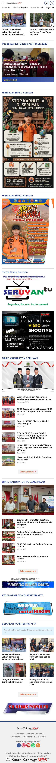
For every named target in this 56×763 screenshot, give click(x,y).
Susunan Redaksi (34, 734)
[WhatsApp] (33, 745)
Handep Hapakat (10, 74)
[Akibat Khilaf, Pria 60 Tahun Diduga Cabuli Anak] (42, 645)
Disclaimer (19, 734)
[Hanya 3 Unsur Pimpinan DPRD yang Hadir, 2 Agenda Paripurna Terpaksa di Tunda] (8, 449)
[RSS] (38, 745)
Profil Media (40, 737)
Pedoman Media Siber (21, 737)
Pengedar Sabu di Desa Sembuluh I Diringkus (13, 680)
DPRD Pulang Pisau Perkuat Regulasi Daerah (34, 545)
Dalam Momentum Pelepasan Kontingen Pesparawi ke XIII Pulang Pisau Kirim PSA (25, 67)
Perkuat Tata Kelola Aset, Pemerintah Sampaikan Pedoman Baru (35, 533)
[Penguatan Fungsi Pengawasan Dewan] (8, 560)
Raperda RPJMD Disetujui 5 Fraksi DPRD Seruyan (33, 422)
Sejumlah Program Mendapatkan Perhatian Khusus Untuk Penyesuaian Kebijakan (35, 522)
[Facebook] (19, 745)
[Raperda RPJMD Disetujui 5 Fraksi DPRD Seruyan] (8, 425)
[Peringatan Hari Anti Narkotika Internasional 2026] (42, 670)
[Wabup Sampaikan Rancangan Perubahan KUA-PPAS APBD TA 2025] (8, 401)
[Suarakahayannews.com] (14, 3)
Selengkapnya (27, 472)
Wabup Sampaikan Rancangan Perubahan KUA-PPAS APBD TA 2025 (34, 398)
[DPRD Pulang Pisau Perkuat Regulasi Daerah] (8, 548)
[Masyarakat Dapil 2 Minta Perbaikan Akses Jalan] (8, 461)
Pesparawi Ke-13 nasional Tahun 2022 (22, 60)
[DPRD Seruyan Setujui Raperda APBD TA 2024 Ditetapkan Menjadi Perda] (8, 413)
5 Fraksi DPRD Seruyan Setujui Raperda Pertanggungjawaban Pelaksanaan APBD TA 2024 (32, 435)
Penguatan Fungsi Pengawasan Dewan (32, 557)
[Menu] (3, 3)
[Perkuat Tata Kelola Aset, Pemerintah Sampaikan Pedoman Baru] (8, 536)
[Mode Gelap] (46, 3)
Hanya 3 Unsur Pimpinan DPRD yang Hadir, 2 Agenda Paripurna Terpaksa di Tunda (34, 447)
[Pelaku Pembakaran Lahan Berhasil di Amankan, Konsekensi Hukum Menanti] (14, 20)
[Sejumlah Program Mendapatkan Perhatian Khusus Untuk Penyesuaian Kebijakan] (8, 524)
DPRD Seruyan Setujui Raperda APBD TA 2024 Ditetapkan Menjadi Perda (34, 410)
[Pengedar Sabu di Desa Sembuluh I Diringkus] (14, 670)
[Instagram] (23, 745)
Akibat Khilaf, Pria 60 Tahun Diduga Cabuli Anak (40, 656)
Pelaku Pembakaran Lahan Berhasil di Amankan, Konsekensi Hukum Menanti (12, 32)
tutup (8, 758)
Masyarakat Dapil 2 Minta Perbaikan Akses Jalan (34, 458)
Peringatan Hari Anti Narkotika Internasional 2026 (41, 681)
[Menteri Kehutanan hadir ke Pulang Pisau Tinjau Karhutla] (42, 20)
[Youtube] (28, 745)
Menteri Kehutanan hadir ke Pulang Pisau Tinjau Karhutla (42, 32)
